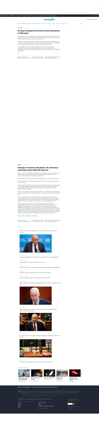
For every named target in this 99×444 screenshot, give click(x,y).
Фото (67, 23)
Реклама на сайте (46, 387)
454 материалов (47, 379)
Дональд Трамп (28, 215)
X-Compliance (20, 403)
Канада (19, 215)
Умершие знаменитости (49, 377)
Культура (44, 23)
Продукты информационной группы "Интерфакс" (35, 399)
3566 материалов (21, 381)
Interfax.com (19, 15)
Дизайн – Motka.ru (70, 408)
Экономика (34, 23)
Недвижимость (42, 15)
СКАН (39, 403)
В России (25, 23)
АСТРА (19, 407)
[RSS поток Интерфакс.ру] (44, 408)
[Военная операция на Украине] (36, 376)
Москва (49, 23)
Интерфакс (49, 19)
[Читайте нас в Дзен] (39, 408)
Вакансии (40, 387)
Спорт (39, 23)
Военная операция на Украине (36, 378)
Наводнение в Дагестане (60, 378)
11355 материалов (34, 380)
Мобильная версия (4, 15)
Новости (58, 23)
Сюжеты (63, 23)
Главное (19, 23)
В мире (29, 23)
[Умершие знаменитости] (49, 376)
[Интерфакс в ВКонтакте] (42, 408)
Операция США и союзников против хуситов (73, 379)
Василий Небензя (21, 121)
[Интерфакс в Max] (46, 408)
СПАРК (19, 402)
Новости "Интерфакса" (42, 402)
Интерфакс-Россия (25, 15)
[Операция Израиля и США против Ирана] (24, 376)
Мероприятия (54, 15)
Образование (48, 15)
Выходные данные (71, 407)
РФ (31, 121)
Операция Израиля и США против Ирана (23, 379)
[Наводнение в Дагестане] (62, 376)
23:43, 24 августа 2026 (26, 67)
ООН (34, 121)
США (23, 215)
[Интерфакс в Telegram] (41, 408)
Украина (27, 121)
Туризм (36, 15)
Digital (53, 23)
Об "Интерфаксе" (12, 15)
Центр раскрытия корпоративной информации (46, 406)
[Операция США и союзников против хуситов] (75, 376)
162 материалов (60, 380)
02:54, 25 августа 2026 (25, 164)
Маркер (19, 406)
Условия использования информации (74, 406)
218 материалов (72, 382)
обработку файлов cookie (67, 394)
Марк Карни (34, 215)
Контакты (20, 387)
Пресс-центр (34, 387)
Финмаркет (32, 15)
